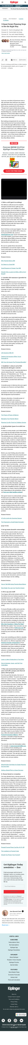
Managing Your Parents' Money (9, 418)
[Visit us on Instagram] (15, 1022)
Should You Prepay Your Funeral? (10, 855)
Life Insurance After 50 (7, 352)
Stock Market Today (14, 973)
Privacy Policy (14, 1003)
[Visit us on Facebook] (9, 1022)
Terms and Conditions (14, 1000)
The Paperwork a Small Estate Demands (12, 522)
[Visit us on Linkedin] (21, 1022)
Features (24, 47)
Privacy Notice (8, 899)
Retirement (13, 18)
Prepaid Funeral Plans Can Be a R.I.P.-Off (12, 847)
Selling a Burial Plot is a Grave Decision (12, 770)
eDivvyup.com (19, 627)
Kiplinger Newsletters (14, 951)
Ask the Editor (14, 966)
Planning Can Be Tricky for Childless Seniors (13, 422)
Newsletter (23, 59)
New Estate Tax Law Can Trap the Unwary (12, 588)
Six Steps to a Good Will (8, 264)
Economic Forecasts (14, 976)
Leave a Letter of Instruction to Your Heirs (12, 659)
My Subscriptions (14, 946)
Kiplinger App (14, 949)
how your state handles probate (12, 492)
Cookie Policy (14, 1005)
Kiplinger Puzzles (14, 964)
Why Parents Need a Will (8, 260)
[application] (14, 188)
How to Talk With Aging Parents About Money (13, 584)
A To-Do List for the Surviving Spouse (11, 518)
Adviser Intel (14, 979)
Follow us (15, 59)
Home (5, 18)
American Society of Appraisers (10, 642)
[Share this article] (2, 60)
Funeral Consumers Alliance (9, 734)
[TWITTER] (23, 911)
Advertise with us (14, 1008)
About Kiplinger (14, 958)
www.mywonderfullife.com (18, 746)
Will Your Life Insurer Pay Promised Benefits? (13, 362)
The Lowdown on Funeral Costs (10, 851)
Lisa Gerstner (16, 40)
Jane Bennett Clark (15, 911)
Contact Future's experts (14, 998)
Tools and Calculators (14, 981)
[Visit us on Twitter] (3, 1022)
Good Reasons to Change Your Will (11, 268)
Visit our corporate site (19, 1027)
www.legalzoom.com (7, 234)
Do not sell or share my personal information (14, 1010)
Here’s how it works (6, 53)
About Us (14, 995)
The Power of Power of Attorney (10, 415)
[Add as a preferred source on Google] (21, 1016)
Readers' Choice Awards (14, 961)
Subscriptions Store (14, 944)
